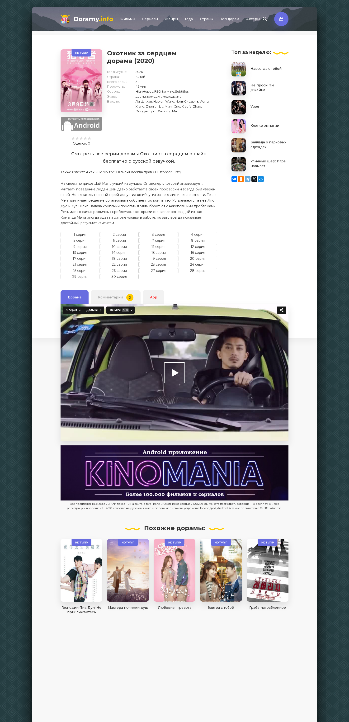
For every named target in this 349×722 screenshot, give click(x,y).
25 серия (80, 271)
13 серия (80, 252)
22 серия (119, 264)
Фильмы (127, 19)
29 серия (80, 276)
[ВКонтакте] (234, 179)
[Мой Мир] (261, 179)
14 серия (119, 252)
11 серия (158, 247)
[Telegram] (247, 179)
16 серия (198, 252)
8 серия (198, 240)
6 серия (119, 240)
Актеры (253, 19)
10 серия (119, 247)
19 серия (158, 258)
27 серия (158, 271)
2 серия (119, 234)
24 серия (197, 264)
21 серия (80, 264)
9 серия (80, 247)
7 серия (158, 240)
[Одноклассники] (241, 179)
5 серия (80, 240)
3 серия (158, 234)
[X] (254, 179)
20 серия (198, 258)
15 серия (158, 252)
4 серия (197, 234)
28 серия (198, 271)
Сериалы (150, 19)
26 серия (119, 271)
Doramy (93, 19)
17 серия (80, 258)
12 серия (198, 247)
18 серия (119, 258)
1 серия (80, 234)
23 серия (158, 264)
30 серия (119, 276)
